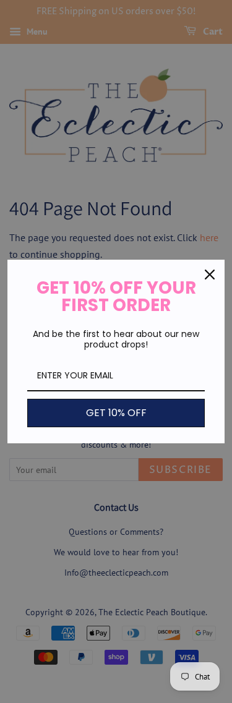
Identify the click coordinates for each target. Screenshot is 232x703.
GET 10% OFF (116, 413)
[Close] (210, 274)
